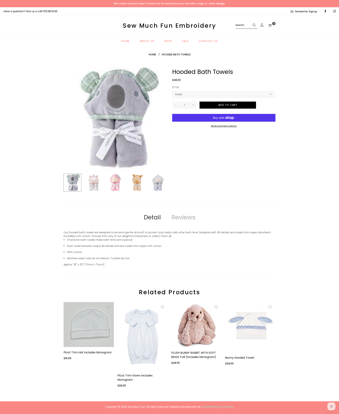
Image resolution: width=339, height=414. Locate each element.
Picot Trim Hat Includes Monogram (88, 352)
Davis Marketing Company (217, 407)
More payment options (224, 125)
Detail (152, 217)
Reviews (183, 217)
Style (175, 87)
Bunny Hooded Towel (239, 358)
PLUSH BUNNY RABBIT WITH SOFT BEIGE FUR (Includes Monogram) (193, 355)
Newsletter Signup (306, 11)
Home (152, 54)
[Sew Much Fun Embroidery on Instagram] (334, 11)
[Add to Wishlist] (108, 307)
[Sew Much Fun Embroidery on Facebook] (325, 11)
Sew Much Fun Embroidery (169, 25)
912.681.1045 (50, 11)
